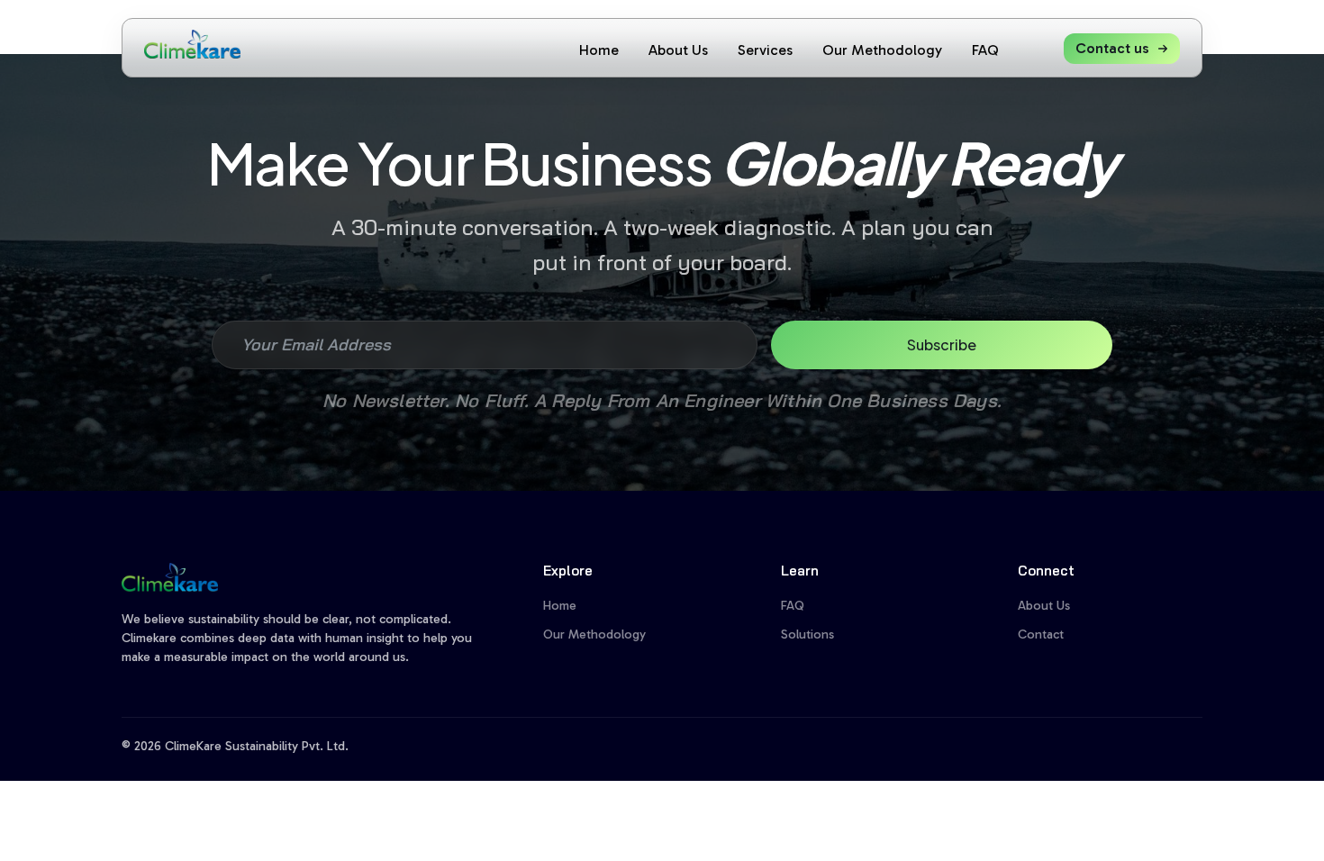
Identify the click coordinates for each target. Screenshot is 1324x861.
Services (765, 50)
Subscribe (941, 344)
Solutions (807, 634)
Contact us (1112, 48)
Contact (1041, 634)
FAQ (985, 50)
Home (599, 50)
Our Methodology (882, 50)
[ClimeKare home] (192, 44)
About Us (678, 50)
